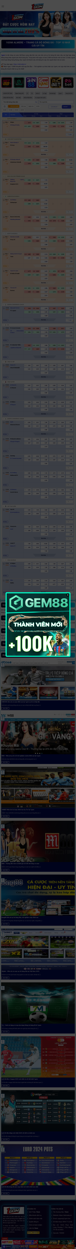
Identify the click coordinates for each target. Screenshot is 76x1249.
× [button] (67, 595)
